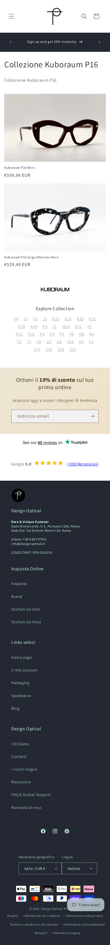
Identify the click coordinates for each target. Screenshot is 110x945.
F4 (16, 318)
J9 (45, 318)
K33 (21, 326)
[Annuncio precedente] (10, 42)
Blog (15, 708)
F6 (35, 318)
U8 (59, 341)
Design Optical (52, 909)
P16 (19, 334)
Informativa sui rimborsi (41, 916)
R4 (91, 334)
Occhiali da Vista (26, 621)
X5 (81, 341)
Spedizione (21, 695)
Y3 (91, 341)
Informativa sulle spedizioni (84, 924)
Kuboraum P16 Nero (19, 167)
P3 (42, 334)
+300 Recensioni (83, 464)
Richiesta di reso (26, 807)
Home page (21, 657)
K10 (55, 318)
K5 (45, 326)
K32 (92, 318)
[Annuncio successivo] (99, 42)
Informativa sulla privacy (84, 916)
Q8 (81, 334)
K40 (34, 326)
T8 (38, 341)
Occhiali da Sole (25, 609)
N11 (78, 326)
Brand (16, 596)
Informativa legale (66, 933)
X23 (70, 341)
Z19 (61, 349)
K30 (80, 318)
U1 (48, 341)
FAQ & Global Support (31, 794)
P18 (31, 334)
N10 (66, 326)
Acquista (19, 583)
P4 (52, 334)
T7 (29, 341)
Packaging (20, 682)
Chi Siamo (20, 743)
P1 (89, 326)
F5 (26, 318)
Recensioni (21, 781)
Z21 (73, 349)
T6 (19, 341)
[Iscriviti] (92, 416)
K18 (68, 318)
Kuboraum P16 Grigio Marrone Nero (31, 257)
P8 (71, 334)
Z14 (37, 349)
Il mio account (24, 670)
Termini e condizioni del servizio (34, 924)
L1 (55, 326)
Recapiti (41, 933)
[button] (11, 16)
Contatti (19, 756)
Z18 (49, 349)
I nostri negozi (24, 769)
